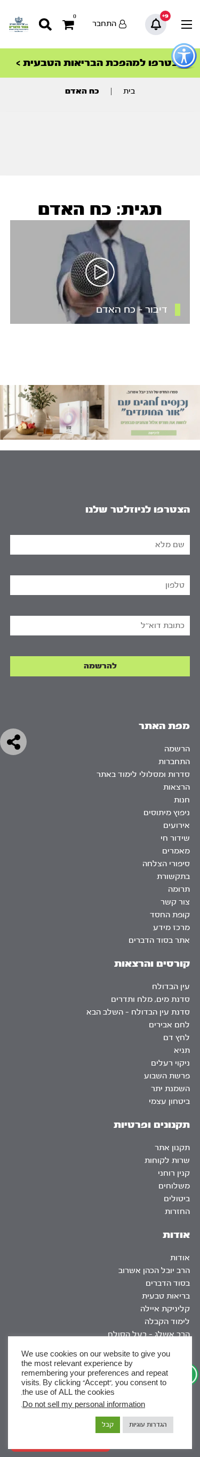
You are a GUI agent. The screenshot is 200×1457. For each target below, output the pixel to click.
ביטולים (177, 1198)
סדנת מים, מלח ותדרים (150, 999)
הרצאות (176, 787)
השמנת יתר (170, 1088)
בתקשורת (173, 876)
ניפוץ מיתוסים (166, 812)
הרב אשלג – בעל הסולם (149, 1334)
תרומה (179, 889)
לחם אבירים (169, 1024)
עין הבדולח (171, 986)
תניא (182, 1050)
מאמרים (176, 851)
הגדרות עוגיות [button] (148, 1424)
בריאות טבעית (166, 1296)
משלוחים (174, 1186)
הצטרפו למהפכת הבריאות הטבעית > (100, 63)
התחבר (104, 23)
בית (129, 91)
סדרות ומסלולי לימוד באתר (143, 774)
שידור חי (175, 838)
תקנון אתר (172, 1147)
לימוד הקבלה (167, 1321)
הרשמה (177, 748)
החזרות (177, 1211)
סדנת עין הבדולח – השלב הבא (138, 1012)
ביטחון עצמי (169, 1101)
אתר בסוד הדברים (159, 940)
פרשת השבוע (167, 1076)
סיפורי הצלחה (166, 863)
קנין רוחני (174, 1173)
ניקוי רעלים (170, 1063)
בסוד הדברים (168, 1283)
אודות (180, 1257)
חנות (182, 800)
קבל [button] (108, 1424)
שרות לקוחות (167, 1160)
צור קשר (175, 902)
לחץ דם (176, 1037)
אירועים (176, 825)
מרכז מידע (171, 927)
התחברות (174, 761)
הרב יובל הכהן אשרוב (154, 1270)
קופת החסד (170, 914)
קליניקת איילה (165, 1308)
